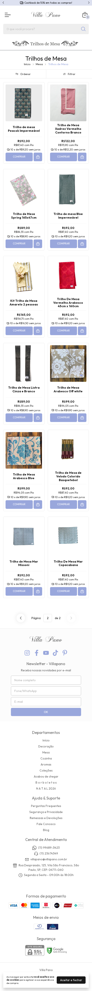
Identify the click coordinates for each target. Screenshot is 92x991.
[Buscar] (83, 29)
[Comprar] (38, 157)
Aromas (46, 764)
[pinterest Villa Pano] (65, 653)
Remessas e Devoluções (46, 818)
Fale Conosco (46, 824)
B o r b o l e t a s (46, 782)
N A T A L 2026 (46, 788)
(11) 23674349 (49, 853)
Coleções (46, 770)
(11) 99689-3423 (49, 848)
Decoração (46, 746)
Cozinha (46, 758)
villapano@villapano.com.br (48, 859)
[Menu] (8, 14)
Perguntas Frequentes (46, 806)
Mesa (39, 64)
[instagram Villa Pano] (27, 653)
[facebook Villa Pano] (36, 653)
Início (27, 64)
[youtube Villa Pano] (46, 653)
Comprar (19, 156)
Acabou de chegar (46, 776)
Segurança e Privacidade (46, 812)
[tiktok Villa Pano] (55, 653)
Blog (46, 830)
